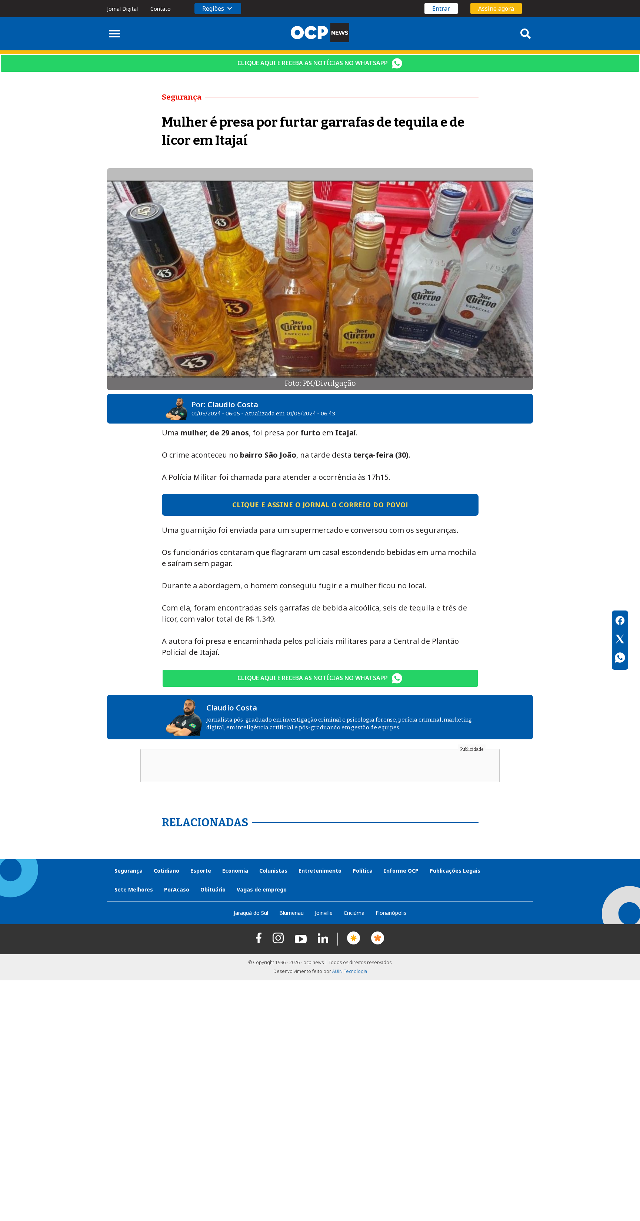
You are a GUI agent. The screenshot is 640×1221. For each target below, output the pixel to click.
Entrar (441, 8)
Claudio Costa (232, 404)
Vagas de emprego (262, 889)
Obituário (213, 889)
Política (363, 870)
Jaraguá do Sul (251, 912)
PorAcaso (176, 889)
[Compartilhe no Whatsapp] (620, 658)
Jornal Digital (122, 8)
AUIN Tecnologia (349, 971)
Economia (235, 870)
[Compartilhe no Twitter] (620, 640)
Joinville (324, 912)
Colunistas (273, 870)
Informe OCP (401, 870)
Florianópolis (391, 912)
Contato (160, 8)
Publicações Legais (455, 870)
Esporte (200, 870)
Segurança (128, 870)
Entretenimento (320, 870)
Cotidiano (166, 870)
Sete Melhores (133, 889)
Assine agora (496, 8)
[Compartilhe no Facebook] (620, 621)
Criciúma (354, 912)
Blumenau (291, 912)
